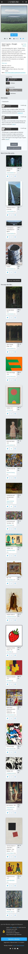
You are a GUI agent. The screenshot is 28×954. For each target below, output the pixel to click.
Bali (7, 577)
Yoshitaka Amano (10, 616)
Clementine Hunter (11, 550)
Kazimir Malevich (10, 853)
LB (12, 410)
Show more (4, 63)
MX (14, 748)
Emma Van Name (10, 441)
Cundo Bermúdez (10, 880)
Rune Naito (9, 651)
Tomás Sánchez (10, 172)
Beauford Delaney (11, 472)
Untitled (8, 266)
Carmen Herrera (10, 376)
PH (14, 579)
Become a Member (14, 939)
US (14, 445)
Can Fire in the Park (11, 468)
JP (15, 616)
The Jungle (9, 909)
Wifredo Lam (9, 911)
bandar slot (20, 113)
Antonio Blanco (10, 579)
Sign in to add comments (14, 148)
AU (15, 714)
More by (14, 280)
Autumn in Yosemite (11, 676)
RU (15, 853)
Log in (14, 945)
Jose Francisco (10, 805)
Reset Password (20, 945)
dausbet (7, 139)
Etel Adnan (9, 410)
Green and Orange (11, 372)
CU (14, 172)
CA (11, 502)
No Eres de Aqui (10, 746)
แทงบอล (14, 124)
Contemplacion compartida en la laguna (10, 229)
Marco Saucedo (10, 748)
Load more (14, 144)
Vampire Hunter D (11, 614)
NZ (13, 525)
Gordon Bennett (10, 714)
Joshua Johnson (10, 445)
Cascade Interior (10, 310)
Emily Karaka (9, 525)
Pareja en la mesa (11, 876)
